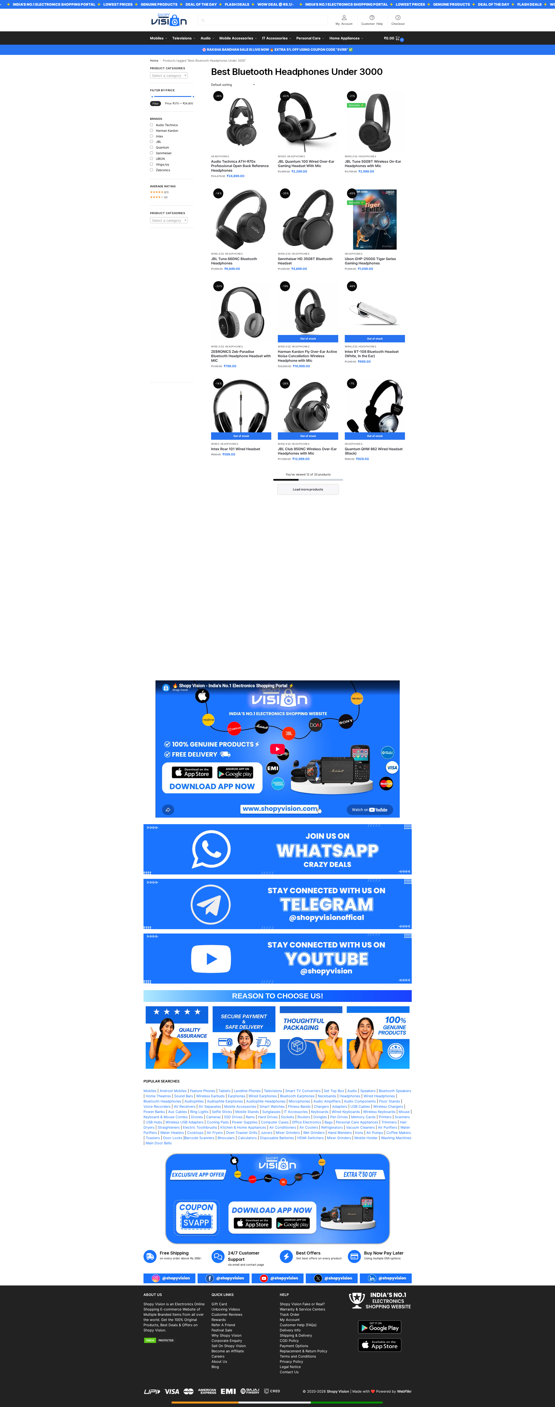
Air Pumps (374, 1132)
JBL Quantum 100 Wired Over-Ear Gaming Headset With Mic (306, 163)
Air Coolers (308, 1127)
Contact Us (289, 1372)
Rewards (219, 1319)
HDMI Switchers (310, 1138)
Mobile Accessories (240, 1106)
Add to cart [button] (241, 185)
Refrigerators (332, 1127)
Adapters (339, 1106)
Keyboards (319, 1111)
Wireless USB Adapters (184, 1122)
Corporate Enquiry (227, 1340)
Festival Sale (222, 1330)
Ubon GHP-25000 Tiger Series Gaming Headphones (370, 261)
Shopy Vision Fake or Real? (302, 1304)
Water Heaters (172, 1132)
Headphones (220, 156)
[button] (394, 38)
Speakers (368, 1091)
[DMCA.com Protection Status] (175, 1340)
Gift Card (219, 1304)
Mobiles (149, 1091)
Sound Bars (183, 1096)
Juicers (266, 1132)
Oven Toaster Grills (241, 1132)
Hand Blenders (340, 1132)
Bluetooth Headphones (162, 1101)
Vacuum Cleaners (360, 1127)
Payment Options (294, 1346)
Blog (215, 1367)
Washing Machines (396, 1138)
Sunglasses (271, 1111)
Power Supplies (245, 1122)
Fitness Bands (299, 1106)
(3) (159, 197)
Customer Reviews (227, 1314)
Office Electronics (306, 1122)
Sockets (287, 1117)
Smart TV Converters (303, 1091)
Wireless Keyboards (379, 1111)
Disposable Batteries (277, 1138)
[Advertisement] (171, 307)
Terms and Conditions (298, 1356)
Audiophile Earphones (225, 1101)
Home (154, 60)
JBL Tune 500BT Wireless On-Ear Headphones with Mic (373, 163)
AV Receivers (184, 1106)
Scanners (402, 1117)
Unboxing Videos (226, 1309)
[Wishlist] (264, 98)
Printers (385, 1117)
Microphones (299, 1101)
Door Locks (172, 1138)
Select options (375, 180)
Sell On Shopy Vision (229, 1346)
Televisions (273, 1091)
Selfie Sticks (222, 1111)
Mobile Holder (366, 1138)
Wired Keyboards (346, 1111)
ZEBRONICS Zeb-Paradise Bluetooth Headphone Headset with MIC (241, 356)
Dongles (320, 1117)
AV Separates (210, 1106)
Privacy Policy (291, 1361)
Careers (218, 1356)
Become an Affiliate (228, 1351)
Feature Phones (202, 1091)
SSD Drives (233, 1117)
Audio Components (360, 1101)
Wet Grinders (313, 1132)
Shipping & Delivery (296, 1335)
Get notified (308, 375)
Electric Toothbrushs (200, 1127)
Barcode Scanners (199, 1138)
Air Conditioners (282, 1127)
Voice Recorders (157, 1106)
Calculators (247, 1138)
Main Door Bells (159, 1143)
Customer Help (372, 23)
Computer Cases (275, 1122)
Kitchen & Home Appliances (243, 1127)
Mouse (404, 1111)
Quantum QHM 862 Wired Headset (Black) (374, 451)
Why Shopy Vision (226, 1335)
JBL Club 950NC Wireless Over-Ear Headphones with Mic (307, 451)
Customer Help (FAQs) (298, 1325)
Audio (352, 1091)
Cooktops (195, 1132)
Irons (359, 1132)
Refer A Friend (223, 1325)
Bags (328, 1122)
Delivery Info (290, 1330)
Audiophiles (194, 1101)
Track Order (289, 1314)
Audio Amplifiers (327, 1101)
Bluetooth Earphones (297, 1096)
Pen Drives (339, 1117)
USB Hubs (154, 1122)
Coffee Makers (398, 1132)
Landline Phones (247, 1091)
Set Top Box (334, 1091)
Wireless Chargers (388, 1106)
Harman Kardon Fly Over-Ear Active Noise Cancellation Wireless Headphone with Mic (307, 356)
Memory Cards (363, 1117)
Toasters (153, 1138)
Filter (155, 103)
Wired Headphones (291, 156)
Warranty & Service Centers (302, 1309)
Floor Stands (389, 1101)
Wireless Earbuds (210, 1096)
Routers (303, 1117)
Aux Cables (177, 1111)
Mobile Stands (247, 1111)
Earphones (236, 1096)
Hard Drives (268, 1117)
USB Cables (360, 1106)
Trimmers (389, 1122)
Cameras (213, 1117)
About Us (219, 1361)
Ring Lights (199, 1111)
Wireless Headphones (360, 156)
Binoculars (226, 1138)
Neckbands (327, 1096)
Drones (197, 1117)
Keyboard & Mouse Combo (165, 1117)
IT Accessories (296, 1111)
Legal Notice (290, 1367)
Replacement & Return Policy (303, 1351)
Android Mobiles (173, 1091)
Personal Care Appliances (357, 1122)
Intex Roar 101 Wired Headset (235, 449)
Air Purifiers (387, 1127)
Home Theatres (158, 1096)
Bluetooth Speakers (395, 1091)
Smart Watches (272, 1106)
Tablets (225, 1091)
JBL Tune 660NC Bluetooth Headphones (234, 261)
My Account (344, 23)
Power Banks (154, 1111)
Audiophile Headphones (265, 1101)
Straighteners (169, 1127)
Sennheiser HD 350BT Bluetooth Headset (305, 261)
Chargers (321, 1106)
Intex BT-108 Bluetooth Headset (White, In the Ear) (372, 353)
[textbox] (169, 76)
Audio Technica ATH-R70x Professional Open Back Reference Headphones (240, 166)
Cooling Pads (218, 1122)
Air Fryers (215, 1132)
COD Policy (289, 1340)
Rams (250, 1117)
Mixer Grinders (288, 1132)
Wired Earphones (263, 1096)
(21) (159, 192)
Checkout (398, 23)
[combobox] (169, 75)
